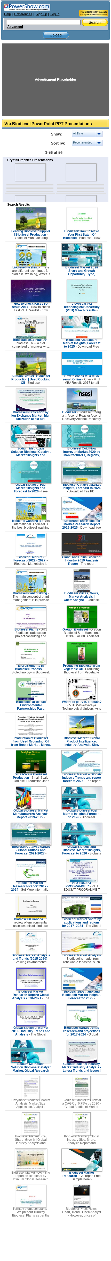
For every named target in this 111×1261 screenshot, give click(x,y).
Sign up (41, 14)
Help (7, 14)
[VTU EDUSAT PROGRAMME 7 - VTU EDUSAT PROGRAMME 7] (82, 880)
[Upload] (56, 35)
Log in (54, 14)
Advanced (15, 26)
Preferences (23, 14)
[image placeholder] (30, 172)
